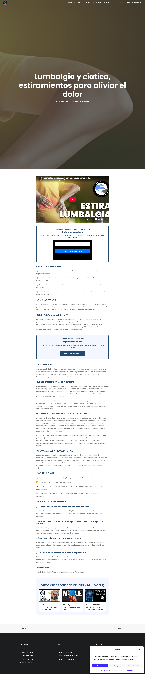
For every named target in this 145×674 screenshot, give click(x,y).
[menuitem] (75, 3)
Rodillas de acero (27, 656)
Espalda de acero (27, 652)
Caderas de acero (27, 659)
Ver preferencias (133, 666)
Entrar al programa (134, 3)
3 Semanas (97, 3)
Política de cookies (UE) (66, 659)
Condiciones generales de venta (69, 656)
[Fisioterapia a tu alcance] (5, 3)
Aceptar (99, 666)
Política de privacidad (119, 670)
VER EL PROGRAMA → (72, 353)
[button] (140, 650)
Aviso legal (130, 670)
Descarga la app (74, 3)
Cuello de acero (27, 663)
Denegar (117, 666)
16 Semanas (108, 3)
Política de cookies (105, 670)
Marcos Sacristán (82, 101)
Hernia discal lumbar (28, 649)
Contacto (119, 3)
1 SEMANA (87, 3)
